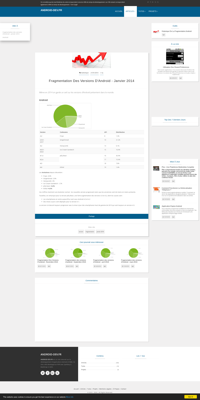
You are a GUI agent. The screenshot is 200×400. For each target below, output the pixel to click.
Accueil (118, 11)
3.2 (41, 146)
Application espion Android (172, 206)
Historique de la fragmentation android (177, 31)
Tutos (141, 11)
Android (5, 37)
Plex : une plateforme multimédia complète (178, 167)
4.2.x (41, 159)
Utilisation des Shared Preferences (176, 67)
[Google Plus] (153, 2)
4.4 (41, 167)
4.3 (41, 163)
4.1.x (41, 156)
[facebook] (150, 2)
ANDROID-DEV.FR (47, 359)
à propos (116, 389)
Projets (152, 11)
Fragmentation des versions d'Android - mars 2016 (131, 261)
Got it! (190, 396)
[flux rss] (155, 2)
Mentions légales (105, 389)
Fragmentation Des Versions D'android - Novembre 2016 (48, 261)
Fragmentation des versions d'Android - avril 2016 (103, 261)
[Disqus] (92, 312)
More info (69, 397)
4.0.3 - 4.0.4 (42, 151)
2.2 (41, 136)
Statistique (85, 73)
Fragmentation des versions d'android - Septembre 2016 (75, 261)
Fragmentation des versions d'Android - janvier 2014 (12, 33)
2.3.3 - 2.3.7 (42, 141)
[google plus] (52, 373)
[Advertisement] (91, 34)
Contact (123, 389)
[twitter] (148, 2)
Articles (130, 11)
